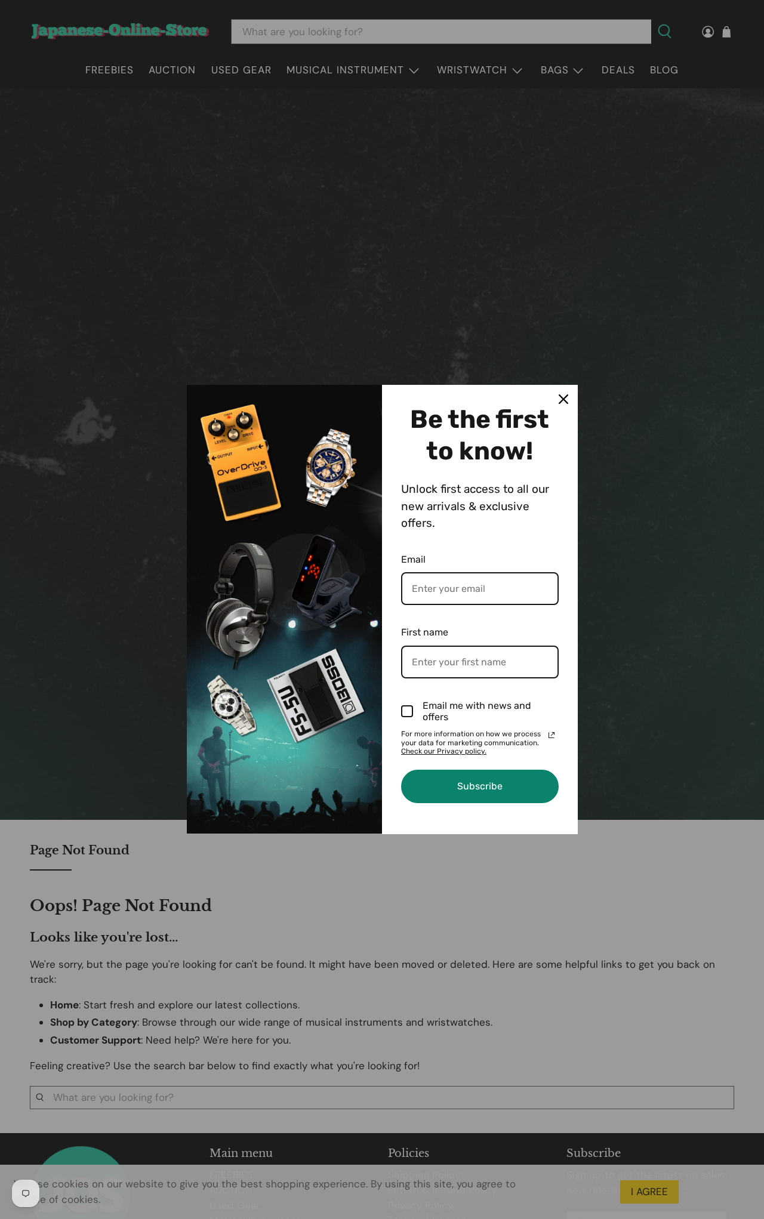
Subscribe (480, 786)
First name (424, 632)
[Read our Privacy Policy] (551, 735)
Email (413, 559)
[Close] (563, 399)
